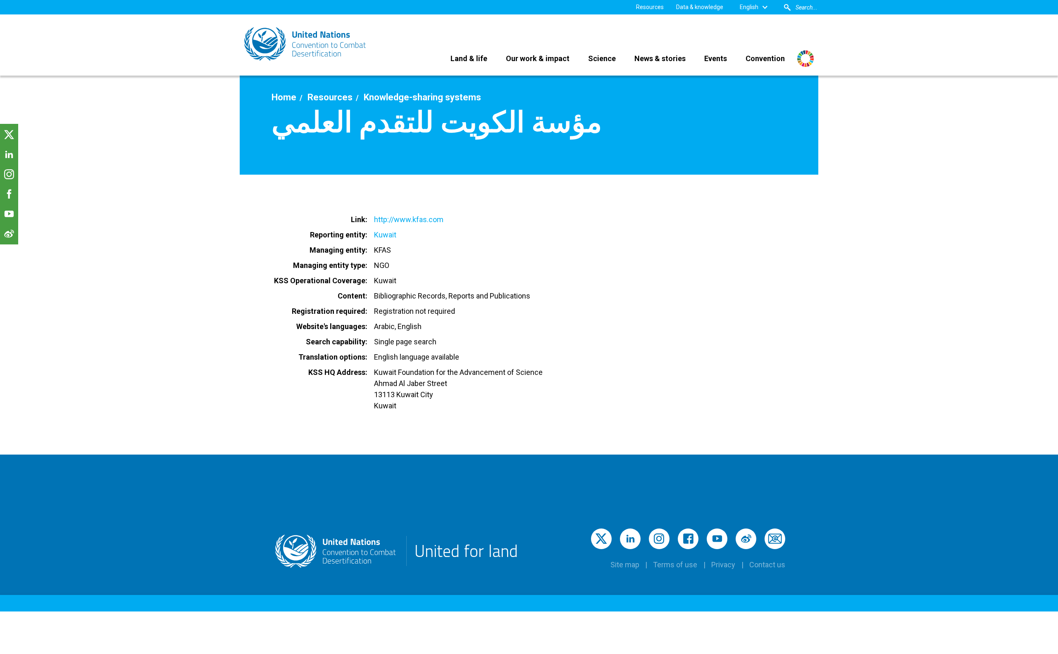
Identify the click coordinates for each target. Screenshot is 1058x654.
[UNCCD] (306, 44)
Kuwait (385, 234)
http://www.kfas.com (408, 219)
